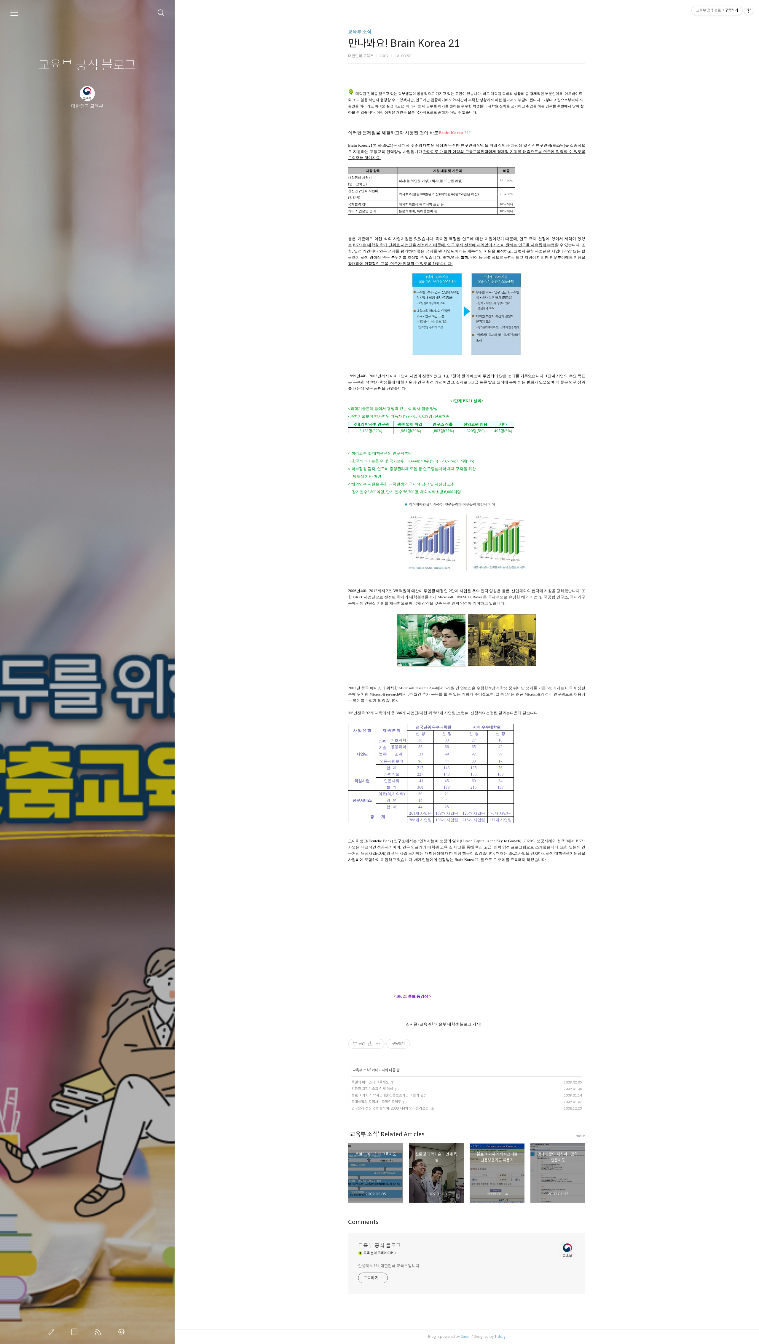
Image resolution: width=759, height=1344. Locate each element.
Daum (466, 1336)
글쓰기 (52, 1332)
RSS (99, 1332)
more (580, 1135)
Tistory (500, 1336)
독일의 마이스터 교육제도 (370, 1082)
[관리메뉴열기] (748, 10)
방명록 (75, 1332)
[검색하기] (161, 12)
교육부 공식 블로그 (87, 65)
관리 (122, 1332)
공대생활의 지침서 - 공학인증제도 (376, 1102)
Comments (363, 1222)
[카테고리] (14, 13)
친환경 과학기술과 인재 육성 (372, 1088)
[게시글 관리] (378, 1043)
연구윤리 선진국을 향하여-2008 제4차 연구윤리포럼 (390, 1108)
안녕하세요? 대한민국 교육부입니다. (389, 1265)
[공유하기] (370, 1043)
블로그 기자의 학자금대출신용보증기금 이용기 (385, 1095)
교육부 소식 (359, 32)
